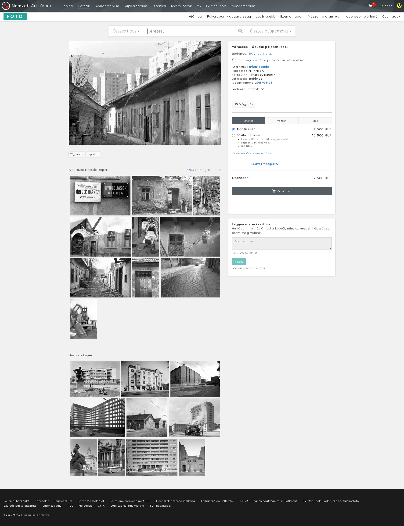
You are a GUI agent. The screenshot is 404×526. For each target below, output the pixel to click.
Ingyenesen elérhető (360, 16)
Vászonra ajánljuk (323, 16)
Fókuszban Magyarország (229, 16)
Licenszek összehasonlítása (251, 153)
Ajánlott (195, 16)
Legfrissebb (266, 16)
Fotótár (84, 6)
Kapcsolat (42, 501)
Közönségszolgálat (91, 501)
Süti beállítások (161, 505)
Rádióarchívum (107, 6)
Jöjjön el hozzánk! (16, 501)
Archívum (31, 5)
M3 (199, 6)
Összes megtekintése (204, 170)
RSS (70, 505)
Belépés (385, 6)
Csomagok (391, 16)
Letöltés (248, 120)
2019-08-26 (263, 82)
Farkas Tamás (258, 66)
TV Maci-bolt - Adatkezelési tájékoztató (331, 501)
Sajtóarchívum (135, 6)
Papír (315, 120)
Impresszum (63, 501)
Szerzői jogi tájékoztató (20, 505)
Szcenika (159, 6)
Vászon (281, 120)
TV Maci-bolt (216, 6)
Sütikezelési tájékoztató (127, 505)
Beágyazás (245, 104)
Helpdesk (85, 505)
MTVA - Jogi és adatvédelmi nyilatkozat (268, 501)
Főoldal (68, 6)
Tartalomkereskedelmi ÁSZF (130, 501)
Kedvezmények (263, 164)
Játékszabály (52, 505)
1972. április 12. (260, 53)
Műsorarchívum (243, 6)
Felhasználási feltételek (218, 501)
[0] (370, 6)
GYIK (101, 505)
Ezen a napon (291, 16)
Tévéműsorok (181, 6)
